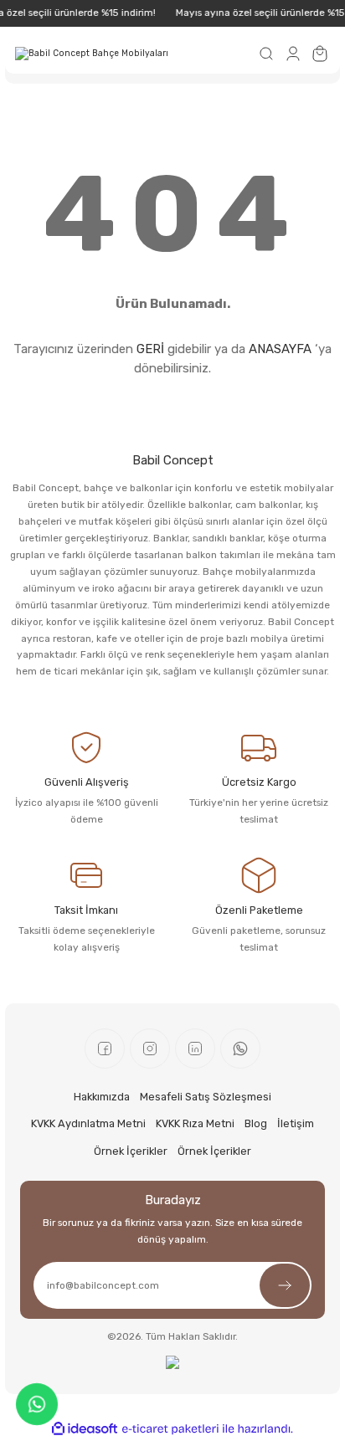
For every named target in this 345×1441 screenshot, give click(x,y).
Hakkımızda (102, 1096)
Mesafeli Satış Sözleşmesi (205, 1096)
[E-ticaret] (170, 1429)
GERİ (150, 348)
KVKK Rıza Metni (195, 1123)
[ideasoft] (84, 1429)
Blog (256, 1123)
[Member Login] (293, 54)
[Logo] (91, 53)
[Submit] (285, 1285)
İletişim (295, 1123)
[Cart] (320, 54)
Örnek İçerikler (130, 1151)
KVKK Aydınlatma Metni (88, 1123)
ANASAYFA (280, 348)
